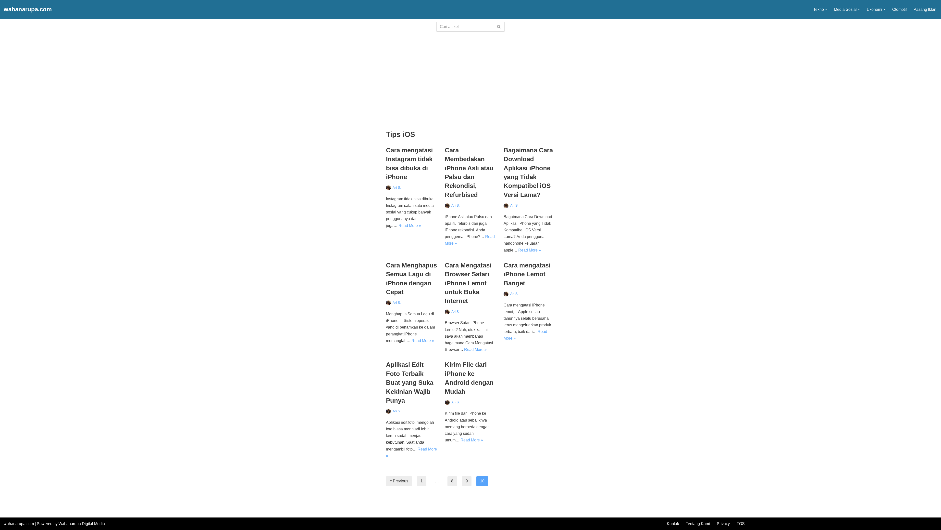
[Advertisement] (470, 71)
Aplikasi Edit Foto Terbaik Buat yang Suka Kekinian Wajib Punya (409, 382)
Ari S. (397, 187)
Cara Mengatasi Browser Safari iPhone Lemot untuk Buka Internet (468, 283)
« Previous (399, 481)
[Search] (499, 27)
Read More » (409, 226)
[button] (826, 9)
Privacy (723, 524)
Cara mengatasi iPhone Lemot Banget (527, 274)
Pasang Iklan (925, 9)
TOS (741, 524)
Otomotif (899, 9)
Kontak (673, 524)
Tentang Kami (698, 524)
